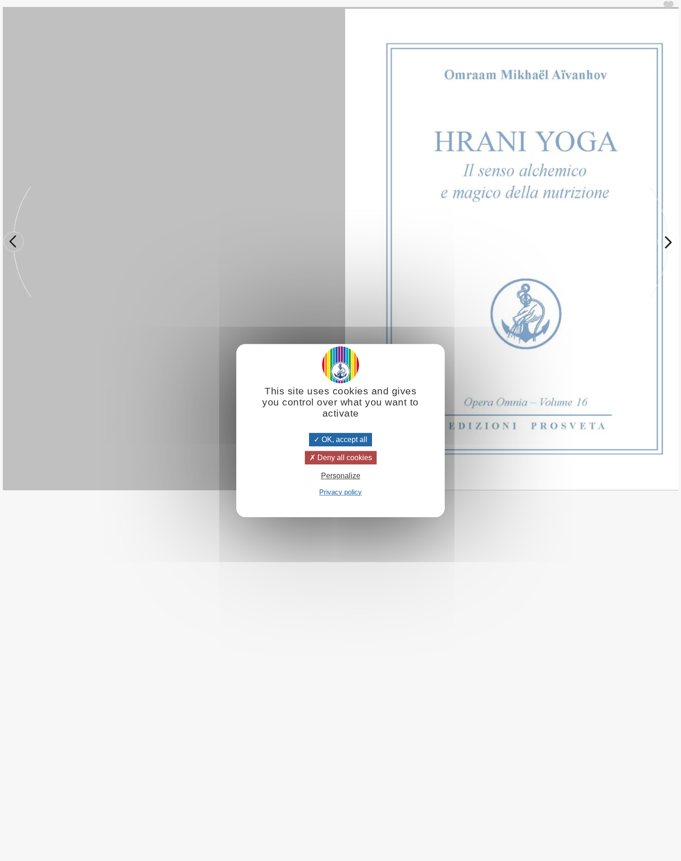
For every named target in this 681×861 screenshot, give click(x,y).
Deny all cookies (343, 458)
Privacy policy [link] (340, 492)
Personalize (340, 476)
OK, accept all (343, 439)
